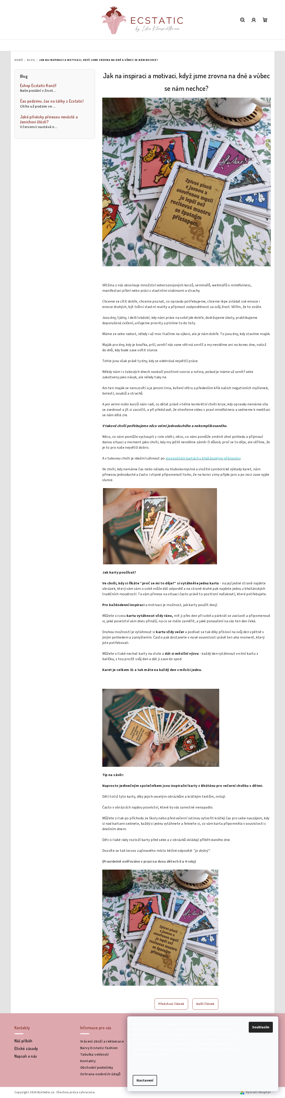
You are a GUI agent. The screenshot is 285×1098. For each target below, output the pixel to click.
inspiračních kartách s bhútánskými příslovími (203, 458)
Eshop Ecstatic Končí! (38, 85)
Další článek (205, 1004)
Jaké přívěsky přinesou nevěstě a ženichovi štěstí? (49, 119)
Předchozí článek (171, 1004)
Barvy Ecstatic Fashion (99, 1047)
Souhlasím (260, 1027)
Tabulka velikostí (94, 1054)
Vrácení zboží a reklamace (102, 1041)
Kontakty (88, 1061)
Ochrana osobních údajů (100, 1074)
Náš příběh (23, 1041)
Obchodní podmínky (96, 1067)
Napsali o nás (25, 1056)
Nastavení (145, 1080)
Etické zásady (26, 1048)
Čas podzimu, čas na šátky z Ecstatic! (52, 101)
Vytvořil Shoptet (258, 1092)
